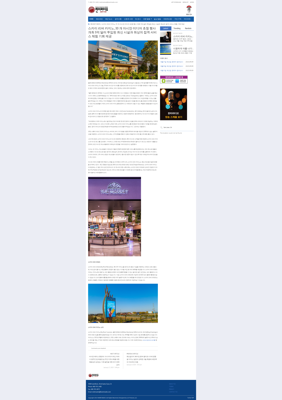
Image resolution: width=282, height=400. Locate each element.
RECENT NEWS (177, 33)
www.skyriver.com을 (149, 340)
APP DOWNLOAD (176, 2)
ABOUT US (172, 384)
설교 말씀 (157, 19)
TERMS (171, 387)
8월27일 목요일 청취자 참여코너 (172, 62)
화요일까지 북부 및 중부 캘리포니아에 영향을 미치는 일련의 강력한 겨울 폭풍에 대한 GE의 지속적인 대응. (142, 359)
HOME (91, 19)
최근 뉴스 (108, 19)
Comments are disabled (98, 348)
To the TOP (190, 398)
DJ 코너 (138, 19)
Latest (165, 28)
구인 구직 (177, 19)
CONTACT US (173, 392)
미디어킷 (187, 19)
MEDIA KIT (185, 2)
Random (188, 28)
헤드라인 (99, 19)
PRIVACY (171, 389)
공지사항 (118, 19)
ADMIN (192, 2)
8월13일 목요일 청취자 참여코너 (172, 70)
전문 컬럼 (146, 19)
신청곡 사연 (128, 19)
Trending (176, 28)
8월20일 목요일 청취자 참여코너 (172, 66)
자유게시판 (167, 19)
